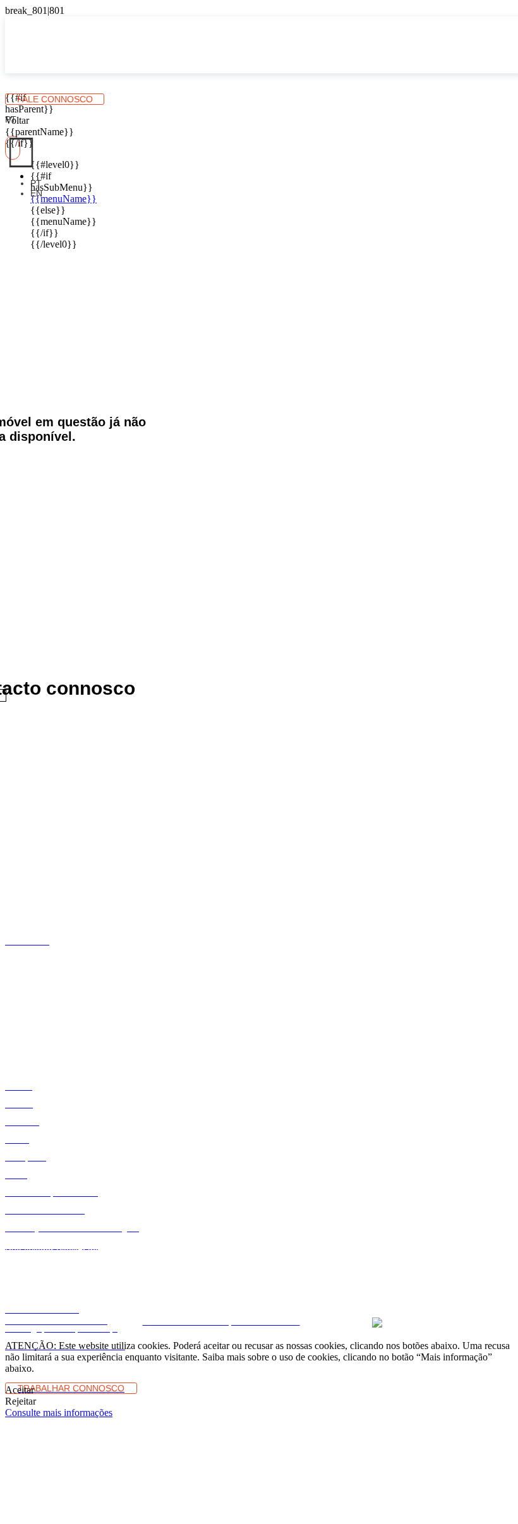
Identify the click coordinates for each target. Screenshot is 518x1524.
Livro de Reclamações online (195, 1292)
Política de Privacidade (376, 1292)
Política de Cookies (460, 1292)
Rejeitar (20, 1401)
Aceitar (19, 1389)
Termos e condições (291, 1292)
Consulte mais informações (58, 1412)
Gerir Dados (262, 1303)
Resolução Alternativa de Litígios (78, 1292)
